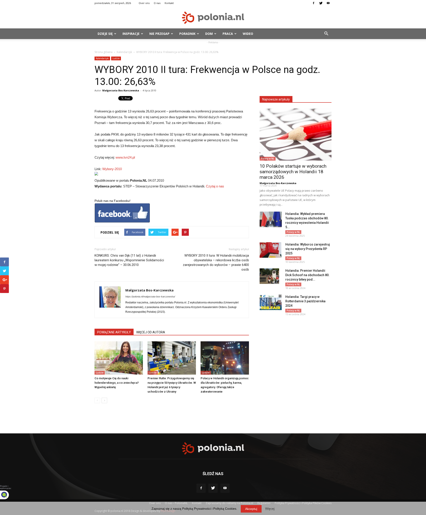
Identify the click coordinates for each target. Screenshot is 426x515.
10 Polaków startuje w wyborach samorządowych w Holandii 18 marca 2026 (293, 171)
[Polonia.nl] (213, 18)
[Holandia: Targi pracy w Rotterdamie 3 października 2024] (271, 302)
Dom (209, 33)
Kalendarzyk (124, 52)
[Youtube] (328, 3)
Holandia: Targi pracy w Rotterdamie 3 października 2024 (305, 301)
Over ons (144, 3)
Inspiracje (131, 33)
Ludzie (116, 58)
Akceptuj (251, 509)
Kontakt (169, 3)
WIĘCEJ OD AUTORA (150, 332)
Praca (228, 33)
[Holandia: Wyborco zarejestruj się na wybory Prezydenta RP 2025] (270, 250)
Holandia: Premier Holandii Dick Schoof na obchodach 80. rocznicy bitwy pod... (307, 275)
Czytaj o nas (215, 186)
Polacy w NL (267, 158)
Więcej (269, 508)
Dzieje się (105, 33)
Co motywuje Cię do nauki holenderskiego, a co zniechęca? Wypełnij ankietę (117, 383)
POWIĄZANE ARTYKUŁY (114, 332)
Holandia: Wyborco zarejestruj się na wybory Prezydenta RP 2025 (307, 249)
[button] (326, 33)
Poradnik (187, 33)
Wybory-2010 (112, 169)
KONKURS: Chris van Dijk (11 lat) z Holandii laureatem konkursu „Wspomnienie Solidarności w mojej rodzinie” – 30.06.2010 (129, 260)
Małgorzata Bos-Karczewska (120, 90)
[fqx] (8, 494)
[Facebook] (313, 3)
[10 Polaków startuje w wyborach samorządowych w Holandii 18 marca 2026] (295, 134)
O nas (157, 3)
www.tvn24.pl (125, 157)
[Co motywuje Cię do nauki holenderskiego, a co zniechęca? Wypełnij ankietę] (119, 358)
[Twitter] (321, 3)
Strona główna (103, 52)
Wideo (248, 33)
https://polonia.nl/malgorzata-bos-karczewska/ (150, 296)
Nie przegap (159, 33)
